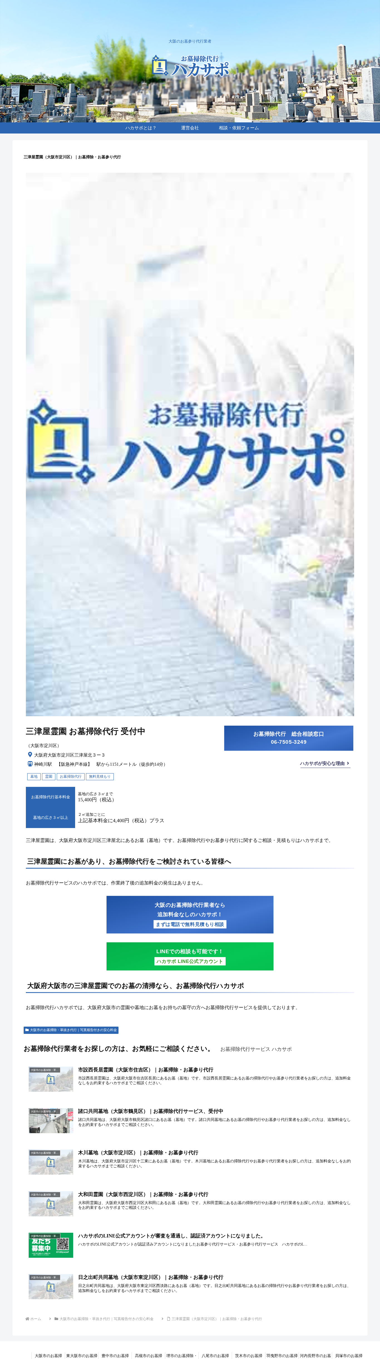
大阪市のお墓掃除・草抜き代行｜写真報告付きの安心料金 (73, 1030)
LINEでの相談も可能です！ (190, 956)
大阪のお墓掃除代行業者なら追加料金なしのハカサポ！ (190, 914)
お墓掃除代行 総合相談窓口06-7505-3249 (288, 738)
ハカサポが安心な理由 (322, 763)
